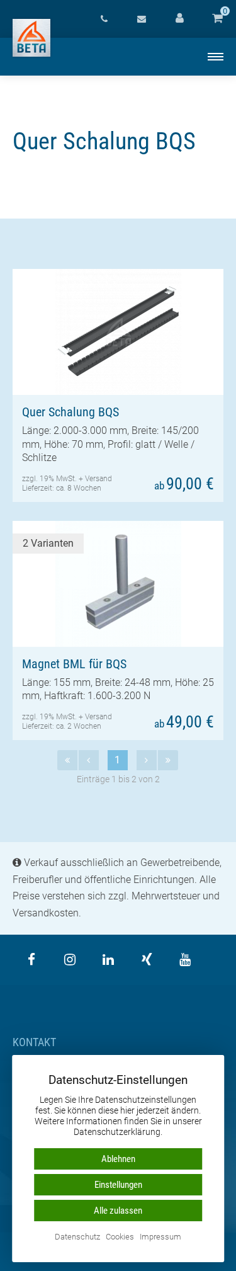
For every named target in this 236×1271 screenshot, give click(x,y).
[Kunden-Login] (179, 19)
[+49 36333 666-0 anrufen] (104, 19)
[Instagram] (70, 960)
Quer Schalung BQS (70, 411)
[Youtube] (185, 960)
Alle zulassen (118, 1210)
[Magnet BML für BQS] (118, 584)
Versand (98, 478)
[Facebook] (31, 960)
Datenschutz (77, 1237)
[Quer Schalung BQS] (118, 332)
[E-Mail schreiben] (141, 19)
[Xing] (147, 960)
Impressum (160, 1237)
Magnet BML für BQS (74, 663)
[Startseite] (31, 38)
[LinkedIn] (108, 960)
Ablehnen (118, 1159)
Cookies (120, 1237)
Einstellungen (118, 1184)
